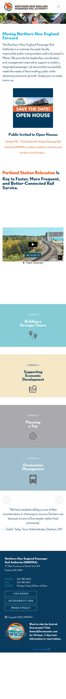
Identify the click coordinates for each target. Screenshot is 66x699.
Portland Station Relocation (28, 172)
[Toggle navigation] (58, 6)
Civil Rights (21, 593)
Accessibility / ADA (20, 600)
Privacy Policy (21, 608)
